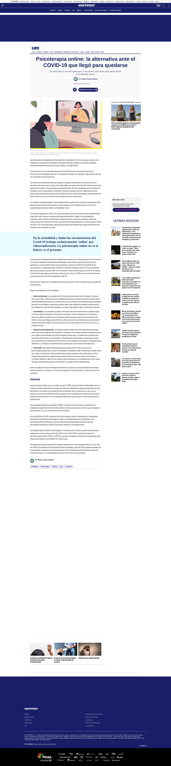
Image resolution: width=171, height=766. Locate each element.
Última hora (158, 5)
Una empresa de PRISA (45, 755)
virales (67, 10)
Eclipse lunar (109, 1)
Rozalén (102, 1)
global (60, 10)
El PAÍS (63, 754)
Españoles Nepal (57, 1)
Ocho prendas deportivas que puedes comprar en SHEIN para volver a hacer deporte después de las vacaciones (125, 126)
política (52, 10)
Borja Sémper (46, 1)
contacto (28, 720)
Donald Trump (78, 1)
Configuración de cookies (94, 714)
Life (35, 48)
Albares (33, 1)
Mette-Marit (94, 1)
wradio (82, 757)
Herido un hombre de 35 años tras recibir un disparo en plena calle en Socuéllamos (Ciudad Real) (131, 377)
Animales (39, 52)
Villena (138, 1)
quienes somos (29, 717)
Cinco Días (89, 757)
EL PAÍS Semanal (104, 757)
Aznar (39, 1)
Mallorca (144, 1)
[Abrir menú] (2, 5)
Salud (33, 52)
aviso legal (89, 720)
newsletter (28, 723)
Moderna (71, 760)
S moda (98, 760)
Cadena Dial (97, 757)
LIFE (73, 10)
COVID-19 (68, 466)
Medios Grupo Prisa (45, 760)
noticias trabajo (101, 10)
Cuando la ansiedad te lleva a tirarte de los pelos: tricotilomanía (41, 660)
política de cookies (92, 717)
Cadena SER (101, 754)
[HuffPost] (31, 708)
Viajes (52, 52)
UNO (76, 757)
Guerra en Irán (68, 1)
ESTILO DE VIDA (75, 52)
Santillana (82, 754)
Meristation (116, 760)
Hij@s (82, 52)
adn (113, 754)
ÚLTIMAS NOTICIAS (115, 10)
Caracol (120, 754)
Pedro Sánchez (130, 1)
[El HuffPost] (86, 5)
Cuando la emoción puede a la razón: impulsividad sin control (65, 660)
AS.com (107, 754)
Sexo (102, 52)
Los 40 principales (72, 754)
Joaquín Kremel (119, 1)
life (61, 466)
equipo (27, 714)
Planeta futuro (111, 757)
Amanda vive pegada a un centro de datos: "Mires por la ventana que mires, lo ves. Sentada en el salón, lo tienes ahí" (131, 250)
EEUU (157, 1)
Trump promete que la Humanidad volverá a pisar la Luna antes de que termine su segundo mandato (131, 348)
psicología (45, 466)
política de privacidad (93, 723)
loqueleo (106, 760)
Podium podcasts (81, 760)
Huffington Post (65, 757)
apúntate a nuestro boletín (126, 210)
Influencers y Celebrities (62, 52)
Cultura (87, 52)
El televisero (88, 10)
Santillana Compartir (92, 754)
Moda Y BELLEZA (95, 52)
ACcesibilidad (90, 726)
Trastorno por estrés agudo (88, 658)
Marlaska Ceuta (24, 1)
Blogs (54, 466)
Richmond (62, 760)
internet (34, 466)
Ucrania (151, 1)
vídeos (79, 10)
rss (26, 726)
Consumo (46, 52)
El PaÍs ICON (90, 760)
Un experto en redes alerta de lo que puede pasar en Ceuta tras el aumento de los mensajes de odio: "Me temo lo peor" (131, 362)
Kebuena (119, 757)
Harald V (86, 1)
